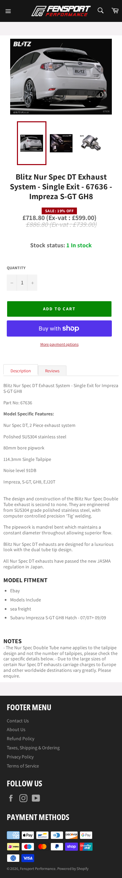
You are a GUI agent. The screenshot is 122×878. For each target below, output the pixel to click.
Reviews (52, 371)
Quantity (16, 267)
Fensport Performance (38, 868)
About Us (16, 729)
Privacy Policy (20, 757)
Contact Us (18, 721)
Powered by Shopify (72, 868)
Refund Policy (20, 738)
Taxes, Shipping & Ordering (33, 748)
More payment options (59, 344)
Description (21, 371)
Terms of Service (23, 766)
